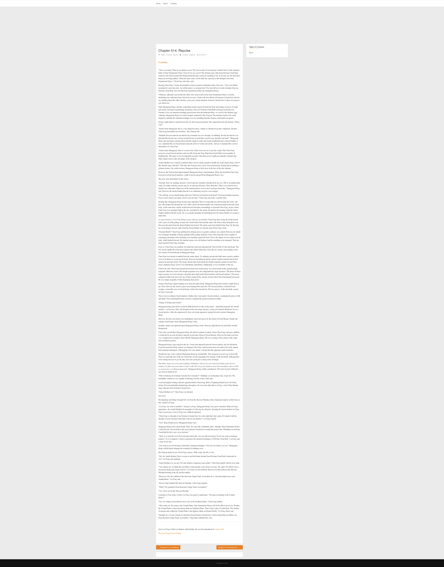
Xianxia (176, 55)
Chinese (185, 55)
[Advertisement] (222, 25)
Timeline (173, 3)
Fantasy (169, 55)
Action (163, 55)
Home (158, 3)
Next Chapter (176, 533)
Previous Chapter (164, 533)
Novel (165, 3)
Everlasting (162, 62)
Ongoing (192, 55)
